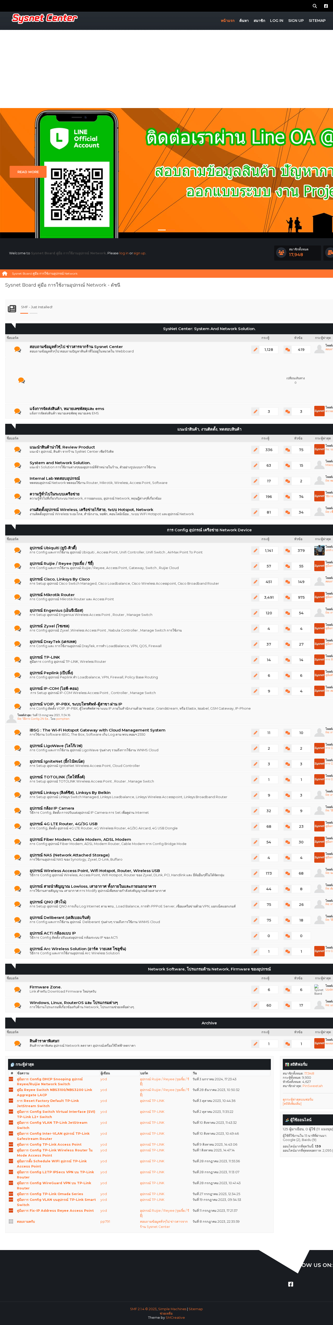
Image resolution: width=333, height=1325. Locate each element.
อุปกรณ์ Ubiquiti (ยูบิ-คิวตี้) (53, 548)
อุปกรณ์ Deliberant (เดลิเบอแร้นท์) (60, 917)
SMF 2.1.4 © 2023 (143, 1309)
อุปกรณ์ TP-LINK (45, 657)
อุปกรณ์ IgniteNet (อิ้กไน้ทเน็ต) (57, 761)
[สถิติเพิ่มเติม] (292, 1104)
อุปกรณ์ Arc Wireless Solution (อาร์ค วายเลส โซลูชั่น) (78, 949)
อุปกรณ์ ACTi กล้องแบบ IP (53, 933)
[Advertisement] (166, 69)
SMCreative (175, 1318)
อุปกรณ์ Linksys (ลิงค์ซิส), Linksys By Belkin (70, 792)
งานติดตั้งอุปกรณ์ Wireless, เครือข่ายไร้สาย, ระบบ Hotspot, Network (91, 509)
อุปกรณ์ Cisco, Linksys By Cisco (60, 579)
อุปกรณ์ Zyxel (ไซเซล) (49, 626)
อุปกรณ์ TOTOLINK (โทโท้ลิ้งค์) (57, 777)
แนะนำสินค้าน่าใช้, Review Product (62, 447)
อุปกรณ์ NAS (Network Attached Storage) (70, 855)
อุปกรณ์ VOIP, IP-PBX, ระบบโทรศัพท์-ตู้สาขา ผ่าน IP (76, 704)
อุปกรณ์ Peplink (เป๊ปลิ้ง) (51, 673)
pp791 (105, 1221)
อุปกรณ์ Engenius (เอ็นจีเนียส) (56, 610)
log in (124, 253)
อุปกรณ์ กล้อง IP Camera (52, 808)
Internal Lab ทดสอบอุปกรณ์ (55, 478)
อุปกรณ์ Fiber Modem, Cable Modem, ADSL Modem (80, 839)
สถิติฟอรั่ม (298, 1064)
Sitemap (196, 1309)
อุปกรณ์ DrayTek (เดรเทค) (53, 641)
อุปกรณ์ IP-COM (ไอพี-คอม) (54, 688)
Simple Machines (172, 1309)
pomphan (62, 719)
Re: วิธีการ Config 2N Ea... (33, 719)
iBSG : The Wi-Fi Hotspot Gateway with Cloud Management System (97, 730)
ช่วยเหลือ (166, 1313)
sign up (139, 253)
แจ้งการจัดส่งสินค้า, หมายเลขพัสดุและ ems (67, 408)
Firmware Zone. (46, 987)
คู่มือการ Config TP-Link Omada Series (50, 1194)
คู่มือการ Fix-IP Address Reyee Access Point (55, 1211)
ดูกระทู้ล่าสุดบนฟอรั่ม (298, 1099)
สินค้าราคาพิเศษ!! (44, 1041)
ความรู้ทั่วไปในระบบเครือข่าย (55, 494)
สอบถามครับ (26, 1221)
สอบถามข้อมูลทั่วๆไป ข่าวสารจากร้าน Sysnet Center (76, 346)
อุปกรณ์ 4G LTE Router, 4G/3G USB (64, 824)
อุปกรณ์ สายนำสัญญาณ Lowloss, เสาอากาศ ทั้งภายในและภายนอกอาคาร (93, 886)
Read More (28, 172)
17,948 (309, 1073)
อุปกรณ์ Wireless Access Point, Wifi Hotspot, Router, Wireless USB (95, 870)
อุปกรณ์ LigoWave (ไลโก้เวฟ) (56, 745)
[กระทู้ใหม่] (18, 350)
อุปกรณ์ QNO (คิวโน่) (48, 902)
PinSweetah (313, 1086)
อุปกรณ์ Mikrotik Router (52, 594)
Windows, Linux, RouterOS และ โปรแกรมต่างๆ (74, 1002)
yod (103, 1079)
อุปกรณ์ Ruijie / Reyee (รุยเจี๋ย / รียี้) (62, 563)
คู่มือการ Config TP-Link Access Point (49, 1144)
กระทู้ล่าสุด (24, 1064)
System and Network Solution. (60, 462)
